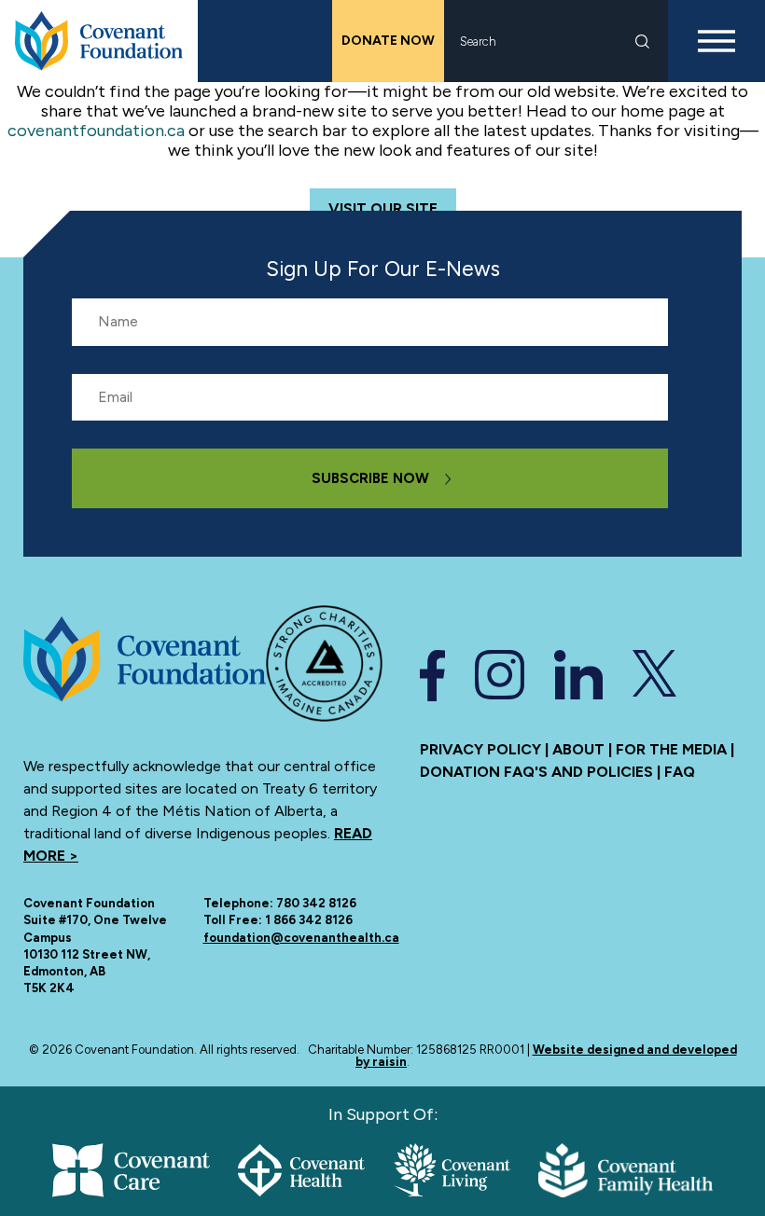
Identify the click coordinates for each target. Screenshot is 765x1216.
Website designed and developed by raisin (546, 1056)
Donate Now (388, 40)
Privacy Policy (480, 749)
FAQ (679, 772)
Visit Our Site (383, 208)
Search (642, 41)
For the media (671, 749)
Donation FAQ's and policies (536, 772)
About (578, 749)
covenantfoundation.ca (96, 130)
